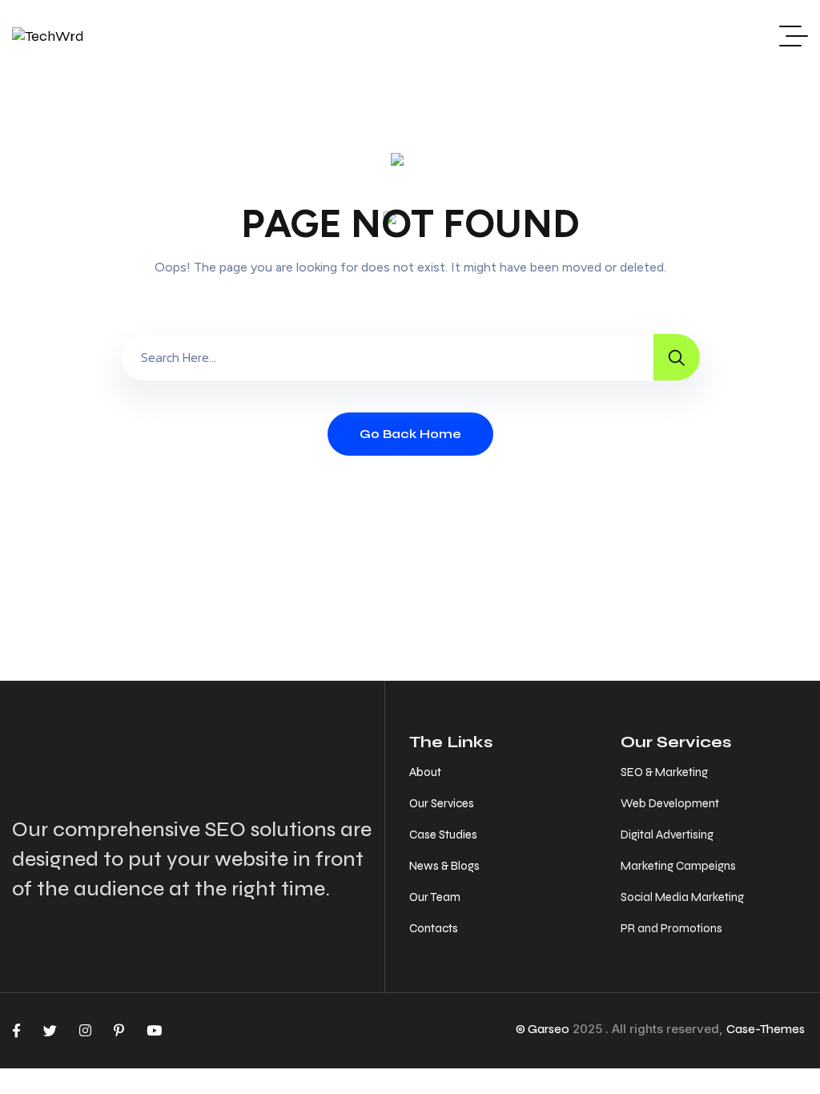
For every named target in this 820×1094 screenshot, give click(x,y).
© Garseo (542, 1029)
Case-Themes (765, 1029)
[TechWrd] (48, 36)
